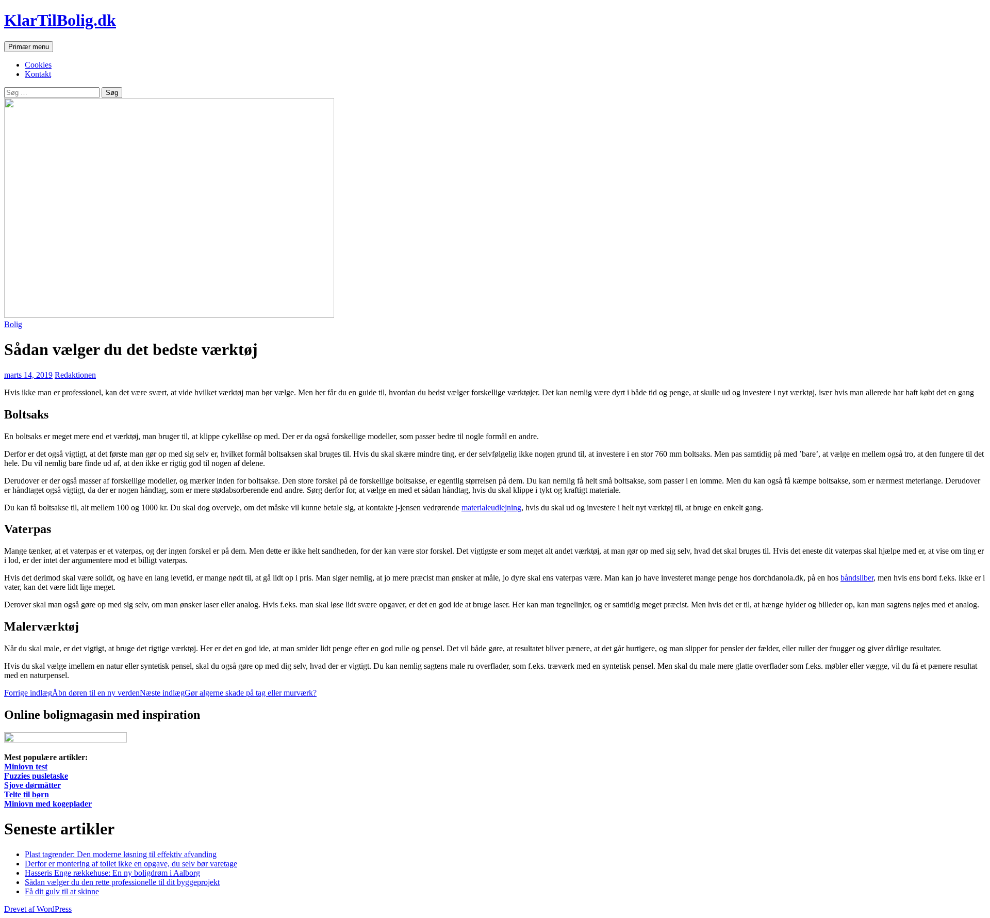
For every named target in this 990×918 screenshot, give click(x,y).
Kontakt (38, 74)
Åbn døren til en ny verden (72, 692)
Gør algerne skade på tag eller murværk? (228, 692)
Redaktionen (75, 375)
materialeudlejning (491, 507)
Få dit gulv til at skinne (62, 891)
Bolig (13, 324)
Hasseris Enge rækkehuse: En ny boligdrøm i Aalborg (112, 872)
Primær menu (28, 47)
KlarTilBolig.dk (60, 20)
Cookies (38, 64)
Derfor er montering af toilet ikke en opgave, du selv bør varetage (131, 863)
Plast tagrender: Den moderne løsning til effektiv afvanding (121, 854)
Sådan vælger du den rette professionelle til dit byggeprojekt (122, 882)
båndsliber (856, 577)
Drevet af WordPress (38, 909)
